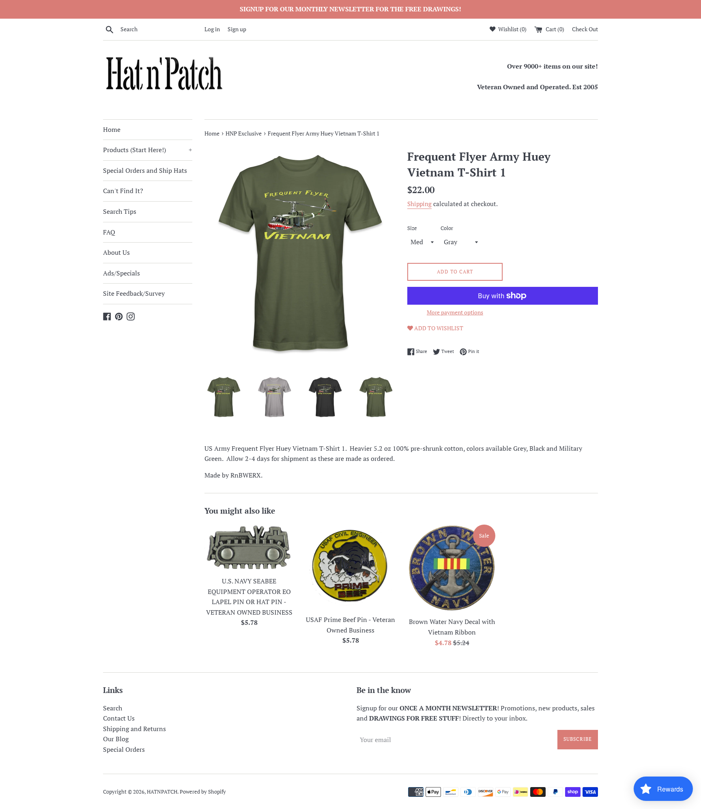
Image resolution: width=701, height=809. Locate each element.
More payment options (455, 312)
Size (412, 228)
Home (111, 129)
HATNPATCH (162, 791)
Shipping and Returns (134, 728)
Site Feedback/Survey (134, 293)
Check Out (585, 29)
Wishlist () (512, 29)
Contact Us (119, 718)
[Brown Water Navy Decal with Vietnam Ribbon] (452, 568)
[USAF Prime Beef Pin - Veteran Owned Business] (350, 567)
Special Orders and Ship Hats (145, 170)
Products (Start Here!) (147, 149)
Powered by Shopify (203, 791)
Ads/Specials (121, 273)
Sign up (237, 29)
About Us (116, 252)
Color (447, 228)
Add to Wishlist (438, 328)
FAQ (109, 232)
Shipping (419, 204)
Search (112, 708)
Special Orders (124, 749)
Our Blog (116, 738)
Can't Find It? (123, 190)
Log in (212, 29)
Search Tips (119, 211)
